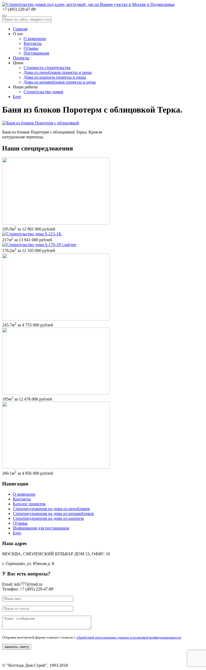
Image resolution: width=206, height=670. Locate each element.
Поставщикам (36, 53)
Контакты (33, 43)
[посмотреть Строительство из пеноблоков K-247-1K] (55, 319)
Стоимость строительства (47, 67)
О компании (35, 38)
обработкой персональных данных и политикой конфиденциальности (128, 637)
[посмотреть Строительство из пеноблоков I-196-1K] (55, 223)
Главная (20, 29)
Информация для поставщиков (41, 528)
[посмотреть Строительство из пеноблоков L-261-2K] (55, 467)
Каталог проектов (29, 504)
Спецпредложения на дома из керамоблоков (53, 513)
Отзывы (31, 48)
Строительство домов (43, 91)
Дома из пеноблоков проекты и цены (58, 72)
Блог (17, 96)
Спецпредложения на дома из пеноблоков (51, 508)
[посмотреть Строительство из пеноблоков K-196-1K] (55, 393)
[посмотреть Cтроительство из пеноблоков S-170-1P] (39, 244)
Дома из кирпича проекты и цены (55, 77)
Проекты (21, 58)
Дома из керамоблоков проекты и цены (60, 82)
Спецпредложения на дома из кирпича (48, 518)
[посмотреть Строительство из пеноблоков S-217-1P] (32, 234)
